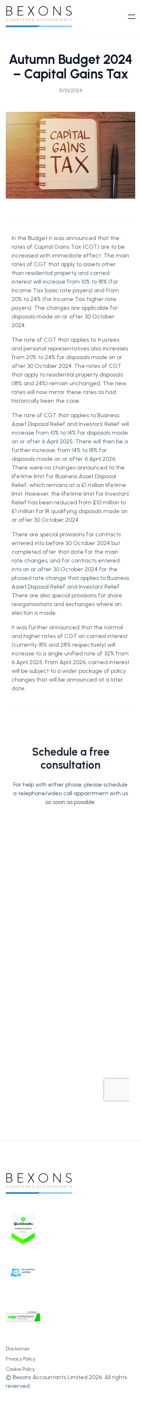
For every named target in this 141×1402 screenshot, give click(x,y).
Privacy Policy (20, 1359)
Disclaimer (18, 1349)
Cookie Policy (20, 1369)
